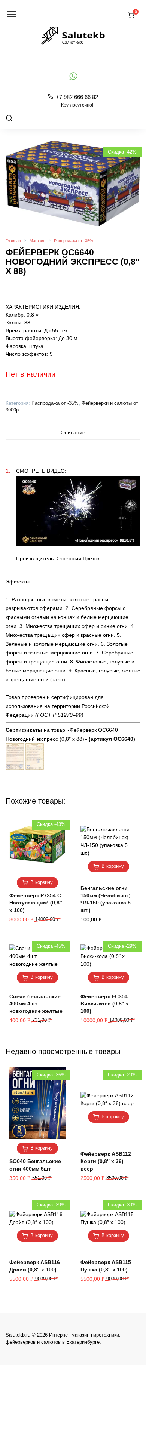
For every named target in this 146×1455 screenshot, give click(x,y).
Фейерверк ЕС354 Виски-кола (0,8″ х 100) (104, 1003)
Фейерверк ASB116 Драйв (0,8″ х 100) (34, 1266)
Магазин (37, 240)
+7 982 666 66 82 (77, 101)
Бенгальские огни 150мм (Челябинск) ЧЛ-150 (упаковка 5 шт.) (105, 899)
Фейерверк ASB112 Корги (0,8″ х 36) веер (105, 1161)
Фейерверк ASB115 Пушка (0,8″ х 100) (105, 1266)
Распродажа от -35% (73, 240)
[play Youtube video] (78, 511)
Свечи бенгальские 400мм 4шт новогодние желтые (36, 1003)
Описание (73, 432)
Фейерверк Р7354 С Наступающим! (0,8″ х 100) (35, 903)
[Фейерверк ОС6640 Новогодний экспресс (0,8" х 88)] (15, 765)
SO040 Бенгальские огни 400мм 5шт (35, 1165)
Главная (13, 240)
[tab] (73, 433)
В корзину (41, 882)
